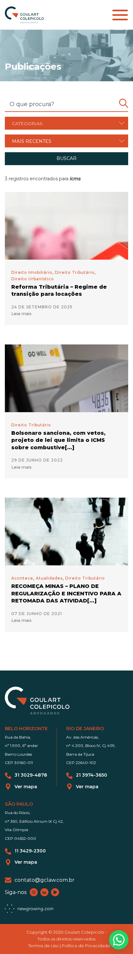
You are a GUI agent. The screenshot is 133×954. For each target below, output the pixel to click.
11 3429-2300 (30, 851)
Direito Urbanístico (32, 278)
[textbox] (66, 123)
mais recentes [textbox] (31, 141)
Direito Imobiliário (31, 272)
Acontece (22, 578)
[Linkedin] (44, 892)
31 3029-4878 (31, 775)
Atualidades (49, 578)
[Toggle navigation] (120, 15)
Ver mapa (26, 786)
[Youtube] (55, 892)
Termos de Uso (43, 945)
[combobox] (66, 123)
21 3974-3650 (91, 775)
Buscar (66, 158)
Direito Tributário (75, 272)
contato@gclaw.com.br (45, 880)
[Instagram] (34, 892)
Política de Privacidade (86, 945)
